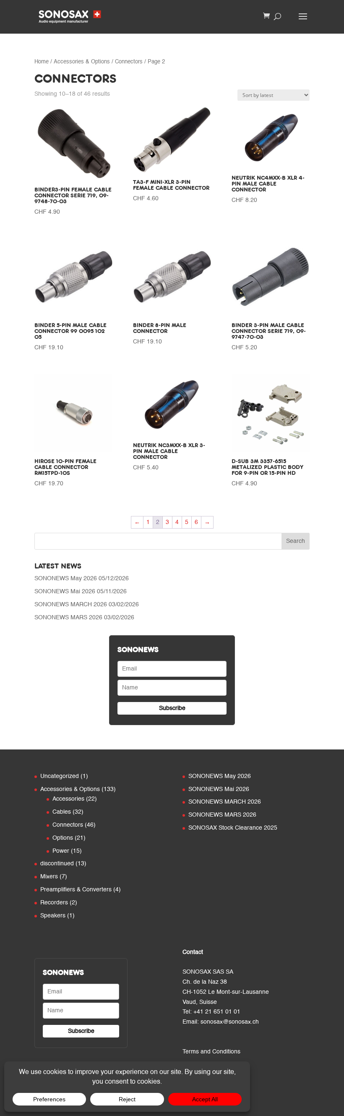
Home (41, 62)
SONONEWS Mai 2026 (64, 592)
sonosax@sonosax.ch (230, 1022)
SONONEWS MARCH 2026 (70, 605)
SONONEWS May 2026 (65, 579)
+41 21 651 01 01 (216, 1012)
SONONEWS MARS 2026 (68, 618)
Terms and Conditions (211, 1052)
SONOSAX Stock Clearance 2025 (232, 828)
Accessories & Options (82, 62)
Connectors (129, 62)
